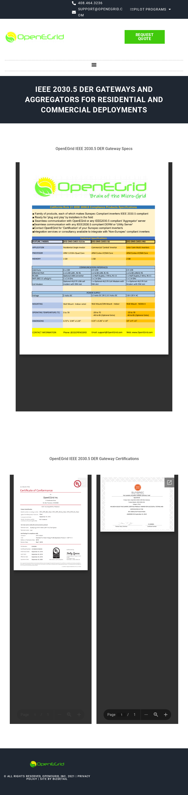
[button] (94, 64)
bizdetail (60, 779)
